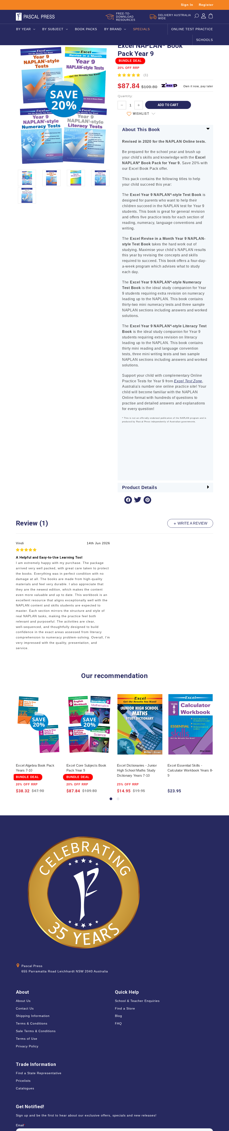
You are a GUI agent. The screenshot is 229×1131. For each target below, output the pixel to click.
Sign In (187, 4)
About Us (23, 1001)
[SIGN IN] (203, 16)
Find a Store (125, 1008)
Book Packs (86, 29)
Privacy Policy (27, 1046)
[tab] (111, 798)
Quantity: (125, 96)
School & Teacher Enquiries (137, 1001)
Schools (204, 40)
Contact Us (25, 1008)
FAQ (118, 1023)
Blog (118, 1016)
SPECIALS (141, 29)
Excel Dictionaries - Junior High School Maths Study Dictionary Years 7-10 (137, 770)
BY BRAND (113, 29)
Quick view (39, 719)
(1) (146, 75)
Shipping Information (33, 1016)
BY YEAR (23, 29)
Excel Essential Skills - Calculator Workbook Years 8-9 (190, 770)
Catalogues (25, 1088)
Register (206, 4)
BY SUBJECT (53, 29)
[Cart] (210, 16)
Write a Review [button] (192, 523)
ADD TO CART (38, 728)
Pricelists (23, 1080)
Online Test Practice (192, 29)
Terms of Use (26, 1038)
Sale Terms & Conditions (36, 1031)
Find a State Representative (38, 1073)
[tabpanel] (39, 744)
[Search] (196, 17)
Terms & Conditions (31, 1023)
